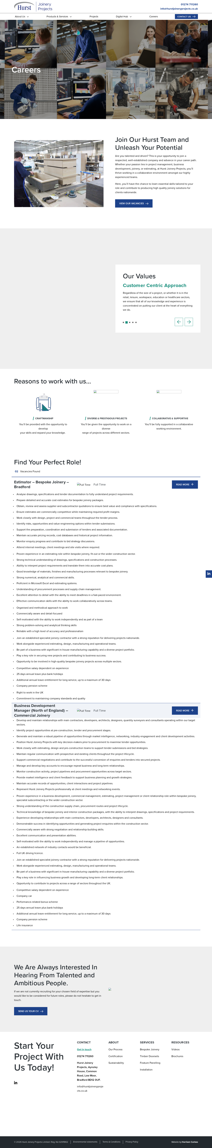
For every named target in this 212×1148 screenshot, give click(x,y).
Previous (179, 322)
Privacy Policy (132, 1141)
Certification (115, 1056)
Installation (146, 1069)
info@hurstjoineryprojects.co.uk (179, 9)
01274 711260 (189, 4)
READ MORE (182, 484)
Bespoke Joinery (149, 1049)
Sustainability (116, 1063)
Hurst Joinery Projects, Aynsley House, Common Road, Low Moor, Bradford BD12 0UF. (89, 1071)
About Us (20, 16)
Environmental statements (85, 1141)
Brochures (177, 1056)
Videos (175, 1049)
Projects (94, 16)
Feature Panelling (150, 1063)
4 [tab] (134, 323)
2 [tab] (128, 323)
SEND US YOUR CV (28, 1011)
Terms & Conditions (111, 1141)
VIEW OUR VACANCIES (131, 203)
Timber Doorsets (149, 1056)
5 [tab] (137, 323)
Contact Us (184, 16)
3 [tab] (131, 323)
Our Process (115, 1049)
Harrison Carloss (190, 1142)
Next (189, 322)
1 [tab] (124, 323)
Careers (153, 16)
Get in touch (84, 1049)
